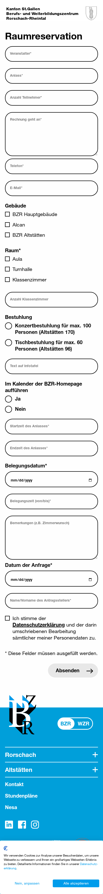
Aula (17, 259)
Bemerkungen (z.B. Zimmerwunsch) (39, 523)
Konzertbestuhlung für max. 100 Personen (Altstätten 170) (53, 329)
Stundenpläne (21, 796)
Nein (20, 409)
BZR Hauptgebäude (34, 214)
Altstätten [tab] (18, 769)
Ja (17, 399)
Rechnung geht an (26, 119)
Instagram (35, 825)
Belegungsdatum (26, 465)
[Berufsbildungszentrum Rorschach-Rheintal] (91, 13)
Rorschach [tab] (20, 754)
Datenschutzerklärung (38, 625)
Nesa (11, 807)
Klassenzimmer (29, 279)
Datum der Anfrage (28, 565)
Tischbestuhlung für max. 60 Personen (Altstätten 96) (48, 345)
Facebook (22, 825)
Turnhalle (22, 269)
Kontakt (14, 784)
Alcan (18, 224)
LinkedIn (9, 825)
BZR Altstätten (28, 235)
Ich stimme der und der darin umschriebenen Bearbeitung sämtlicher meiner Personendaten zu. (54, 628)
